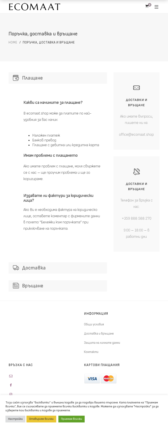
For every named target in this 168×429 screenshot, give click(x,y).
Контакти (91, 352)
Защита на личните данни (102, 343)
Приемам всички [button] (71, 419)
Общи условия (94, 324)
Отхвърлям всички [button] (41, 419)
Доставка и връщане (99, 334)
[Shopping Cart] (147, 6)
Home (13, 42)
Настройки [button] (15, 419)
